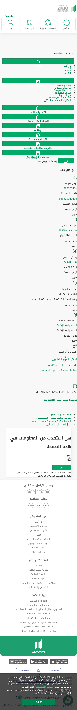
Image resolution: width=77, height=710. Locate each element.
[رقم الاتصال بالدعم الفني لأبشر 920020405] (38, 647)
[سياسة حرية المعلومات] (38, 152)
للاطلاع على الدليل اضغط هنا (60, 399)
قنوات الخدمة (38, 579)
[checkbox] (69, 458)
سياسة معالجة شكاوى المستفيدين (57, 370)
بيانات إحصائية (38, 548)
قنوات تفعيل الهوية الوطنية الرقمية (38, 583)
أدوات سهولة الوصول (38, 543)
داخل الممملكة (69, 193)
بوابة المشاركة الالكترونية (38, 618)
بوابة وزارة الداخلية (38, 601)
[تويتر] (41, 492)
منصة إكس (70, 267)
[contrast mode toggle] (31, 505)
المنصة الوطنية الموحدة (38, 605)
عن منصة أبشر (38, 516)
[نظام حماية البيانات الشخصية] (38, 143)
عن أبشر (38, 522)
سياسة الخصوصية (38, 526)
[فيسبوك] (35, 492)
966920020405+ (67, 198)
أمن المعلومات (38, 552)
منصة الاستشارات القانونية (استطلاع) (38, 622)
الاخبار (38, 535)
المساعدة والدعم (38, 560)
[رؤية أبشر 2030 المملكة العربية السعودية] (67, 8)
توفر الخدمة (70, 209)
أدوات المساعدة (38, 499)
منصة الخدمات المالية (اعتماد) (38, 627)
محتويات (58, 53)
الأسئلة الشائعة (38, 574)
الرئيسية (55, 161)
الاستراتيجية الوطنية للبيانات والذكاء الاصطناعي (38, 609)
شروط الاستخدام (38, 530)
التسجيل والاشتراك (38, 587)
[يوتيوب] (47, 492)
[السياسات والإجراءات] (38, 80)
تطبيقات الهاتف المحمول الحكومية (38, 631)
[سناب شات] (29, 492)
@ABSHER (70, 261)
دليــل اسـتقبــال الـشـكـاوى (62, 365)
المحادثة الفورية (68, 294)
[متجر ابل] (59, 661)
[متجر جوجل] (38, 661)
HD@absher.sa (68, 230)
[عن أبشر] (38, 61)
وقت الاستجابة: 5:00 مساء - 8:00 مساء (54, 299)
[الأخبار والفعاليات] (38, 107)
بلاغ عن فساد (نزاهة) (38, 570)
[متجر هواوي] (18, 661)
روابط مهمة (38, 595)
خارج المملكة (70, 204)
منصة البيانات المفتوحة (38, 614)
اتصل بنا (38, 566)
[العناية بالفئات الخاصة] (38, 116)
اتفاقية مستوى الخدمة (38, 539)
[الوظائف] (38, 125)
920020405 (70, 188)
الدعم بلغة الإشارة (66, 325)
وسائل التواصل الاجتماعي (38, 485)
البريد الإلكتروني (68, 235)
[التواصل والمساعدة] (38, 134)
